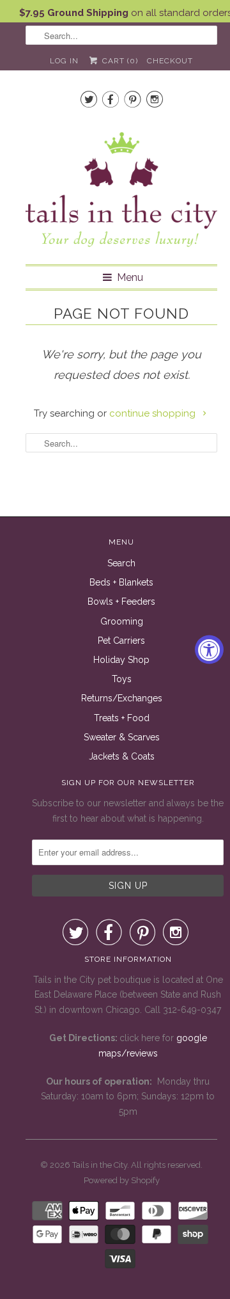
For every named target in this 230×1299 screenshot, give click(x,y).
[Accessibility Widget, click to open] (209, 649)
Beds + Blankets (121, 582)
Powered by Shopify (122, 1180)
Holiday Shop (121, 660)
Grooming (121, 621)
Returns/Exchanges (121, 698)
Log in (64, 60)
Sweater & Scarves (122, 737)
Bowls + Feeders (121, 601)
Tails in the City (99, 1165)
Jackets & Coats (122, 756)
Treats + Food (122, 718)
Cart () (118, 60)
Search (121, 563)
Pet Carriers (121, 640)
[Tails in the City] (121, 188)
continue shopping (153, 413)
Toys (122, 679)
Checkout (170, 60)
